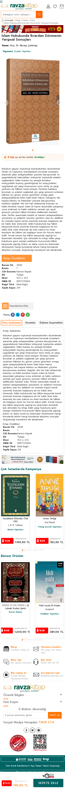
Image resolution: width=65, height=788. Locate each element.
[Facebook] (26, 730)
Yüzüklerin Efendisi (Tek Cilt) (15, 520)
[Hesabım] (48, 6)
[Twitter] (32, 730)
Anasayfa (8, 20)
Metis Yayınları (16, 529)
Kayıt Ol (55, 715)
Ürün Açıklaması (11, 322)
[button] (32, 150)
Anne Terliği (49, 518)
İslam (25, 20)
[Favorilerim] (55, 6)
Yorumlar (30, 322)
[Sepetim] (61, 6)
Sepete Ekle (48, 783)
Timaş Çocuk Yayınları (50, 527)
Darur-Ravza (15, 612)
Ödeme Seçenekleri (51, 322)
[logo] (19, 6)
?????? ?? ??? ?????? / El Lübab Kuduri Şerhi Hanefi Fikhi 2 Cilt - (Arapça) (15, 607)
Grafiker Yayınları (49, 614)
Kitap (18, 20)
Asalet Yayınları (16, 51)
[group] (32, 101)
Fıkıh (32, 20)
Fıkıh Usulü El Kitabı (49, 605)
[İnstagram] (38, 730)
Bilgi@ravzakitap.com (52, 675)
